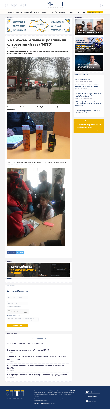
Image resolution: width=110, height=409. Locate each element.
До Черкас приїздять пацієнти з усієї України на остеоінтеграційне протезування (36, 357)
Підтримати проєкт (95, 12)
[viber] (25, 5)
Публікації (28, 12)
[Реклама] (38, 25)
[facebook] (7, 5)
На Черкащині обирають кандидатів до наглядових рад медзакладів (37, 375)
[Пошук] (102, 5)
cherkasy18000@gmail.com (47, 403)
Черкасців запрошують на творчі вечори (25, 343)
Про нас (62, 12)
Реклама (72, 12)
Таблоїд (54, 12)
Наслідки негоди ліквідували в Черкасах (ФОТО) (28, 350)
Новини (19, 12)
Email (8, 301)
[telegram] (21, 5)
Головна (11, 12)
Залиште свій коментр (13, 315)
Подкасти (44, 12)
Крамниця (81, 12)
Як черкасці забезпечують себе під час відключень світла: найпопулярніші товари (89, 126)
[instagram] (12, 5)
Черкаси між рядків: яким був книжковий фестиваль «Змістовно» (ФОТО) (35, 367)
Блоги (36, 12)
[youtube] (16, 5)
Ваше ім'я (10, 295)
